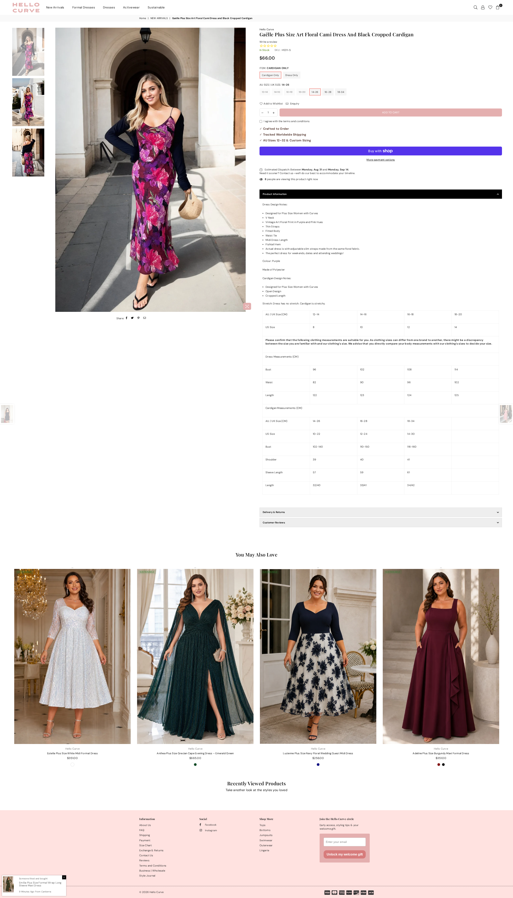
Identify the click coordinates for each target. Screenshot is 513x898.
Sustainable (156, 7)
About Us (145, 825)
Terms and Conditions (152, 865)
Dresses (109, 7)
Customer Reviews (274, 522)
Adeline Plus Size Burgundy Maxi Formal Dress (441, 753)
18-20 (302, 92)
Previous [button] (51, 169)
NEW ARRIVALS (159, 18)
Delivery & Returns (274, 512)
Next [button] (249, 169)
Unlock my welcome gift (345, 854)
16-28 (328, 92)
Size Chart (145, 845)
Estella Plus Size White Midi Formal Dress (72, 753)
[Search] (475, 7)
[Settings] (482, 7)
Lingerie (264, 850)
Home (142, 18)
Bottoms (265, 830)
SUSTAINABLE (24, 572)
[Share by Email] (144, 318)
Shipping (144, 835)
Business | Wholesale (152, 870)
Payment (144, 840)
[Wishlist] (490, 7)
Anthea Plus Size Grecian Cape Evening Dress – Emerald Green (195, 753)
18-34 (340, 92)
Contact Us (146, 855)
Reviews (144, 860)
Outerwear (266, 845)
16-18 (289, 92)
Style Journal (147, 875)
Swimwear (266, 840)
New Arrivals (55, 7)
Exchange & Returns (151, 850)
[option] (150, 170)
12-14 (265, 92)
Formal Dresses (83, 7)
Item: (274, 68)
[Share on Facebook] (126, 318)
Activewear (131, 7)
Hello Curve (267, 29)
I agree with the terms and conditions (287, 121)
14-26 (315, 92)
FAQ (141, 830)
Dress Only (291, 75)
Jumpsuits (266, 835)
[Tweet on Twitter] (132, 318)
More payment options (381, 159)
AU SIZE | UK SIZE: (274, 84)
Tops (263, 825)
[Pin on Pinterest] (138, 318)
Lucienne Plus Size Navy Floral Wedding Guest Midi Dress (318, 753)
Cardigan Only (270, 75)
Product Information (275, 194)
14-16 (277, 92)
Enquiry (294, 103)
